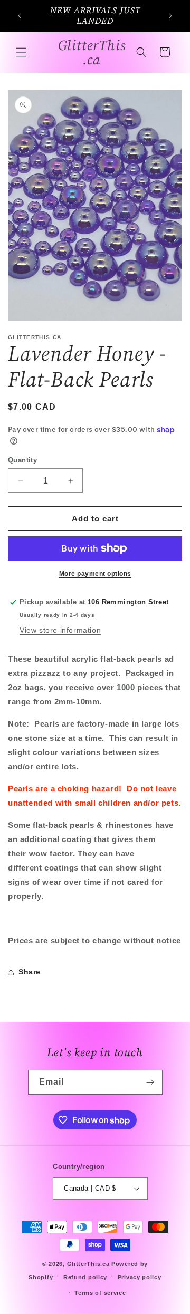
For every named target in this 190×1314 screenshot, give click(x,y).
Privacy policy (140, 1277)
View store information (60, 630)
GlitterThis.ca (88, 1264)
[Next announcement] (170, 15)
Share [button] (29, 972)
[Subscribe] (150, 1082)
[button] (21, 52)
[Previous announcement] (19, 15)
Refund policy (85, 1277)
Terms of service (100, 1293)
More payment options (95, 573)
